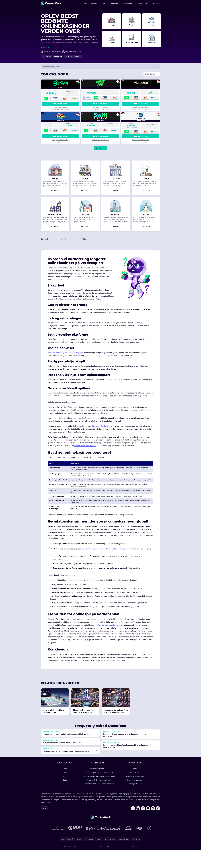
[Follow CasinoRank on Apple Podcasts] (158, 808)
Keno (65, 772)
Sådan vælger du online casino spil (99, 772)
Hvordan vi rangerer (135, 780)
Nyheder (156, 3)
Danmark (45, 239)
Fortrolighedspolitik (135, 784)
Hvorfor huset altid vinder (99, 769)
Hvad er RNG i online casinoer (99, 780)
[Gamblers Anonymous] (128, 828)
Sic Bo (64, 776)
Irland (63, 239)
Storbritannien (106, 426)
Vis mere (99, 148)
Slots (65, 780)
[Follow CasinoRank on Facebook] (133, 808)
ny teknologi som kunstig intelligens (109, 625)
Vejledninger (142, 3)
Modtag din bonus (60, 103)
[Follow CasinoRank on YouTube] (148, 808)
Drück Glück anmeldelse (140, 140)
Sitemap (135, 847)
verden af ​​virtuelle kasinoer (85, 446)
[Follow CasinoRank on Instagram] (138, 808)
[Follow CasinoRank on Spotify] (153, 808)
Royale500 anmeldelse (141, 107)
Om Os (135, 769)
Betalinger (127, 3)
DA (43, 808)
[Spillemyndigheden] (57, 828)
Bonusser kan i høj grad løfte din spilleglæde (65, 353)
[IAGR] (139, 828)
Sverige (95, 426)
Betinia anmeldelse (60, 107)
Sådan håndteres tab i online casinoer (99, 784)
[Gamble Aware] (103, 828)
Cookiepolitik (104, 847)
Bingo (64, 769)
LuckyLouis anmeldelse (60, 140)
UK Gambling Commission (92, 549)
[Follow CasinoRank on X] (143, 808)
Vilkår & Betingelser (70, 847)
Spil (103, 3)
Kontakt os (134, 772)
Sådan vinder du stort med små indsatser (99, 776)
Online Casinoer (90, 3)
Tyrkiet (84, 239)
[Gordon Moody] (75, 828)
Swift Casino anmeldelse (100, 140)
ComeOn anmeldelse (100, 107)
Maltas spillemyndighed (115, 549)
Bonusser (114, 3)
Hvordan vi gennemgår (135, 776)
